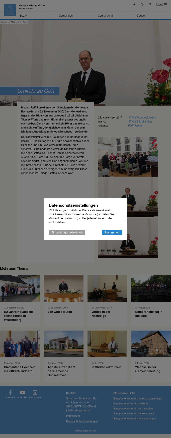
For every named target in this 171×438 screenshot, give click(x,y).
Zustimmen (112, 232)
